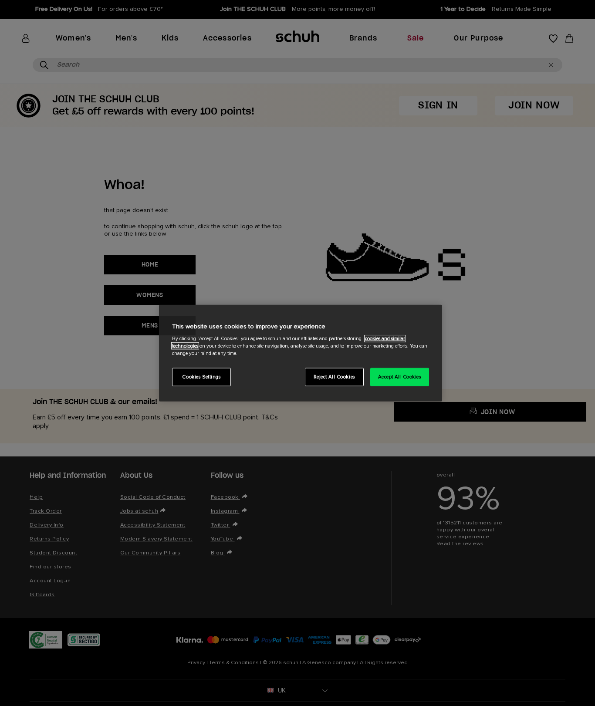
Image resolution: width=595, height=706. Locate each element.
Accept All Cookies (399, 377)
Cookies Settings (201, 377)
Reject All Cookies (334, 377)
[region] (300, 353)
